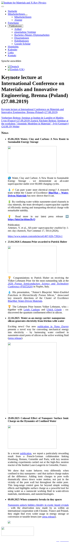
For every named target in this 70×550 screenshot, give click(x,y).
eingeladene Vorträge (25, 32)
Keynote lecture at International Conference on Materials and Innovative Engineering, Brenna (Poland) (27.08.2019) (32, 111)
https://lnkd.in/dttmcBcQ (21, 219)
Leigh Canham (32, 309)
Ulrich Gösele (54, 309)
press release (15, 338)
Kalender (12, 49)
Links (11, 52)
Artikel (17, 29)
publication (25, 453)
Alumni (18, 20)
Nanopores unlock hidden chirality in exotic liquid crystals (38, 505)
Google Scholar (22, 43)
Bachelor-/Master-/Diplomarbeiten (31, 35)
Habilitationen (21, 40)
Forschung (13, 22)
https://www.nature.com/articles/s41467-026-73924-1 (35, 236)
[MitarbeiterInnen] (26, 14)
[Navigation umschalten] (2, 6)
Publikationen (15, 26)
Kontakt (12, 55)
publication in (53, 326)
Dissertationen (21, 38)
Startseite (12, 11)
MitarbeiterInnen (16, 14)
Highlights (13, 46)
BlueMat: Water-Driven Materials (25, 301)
